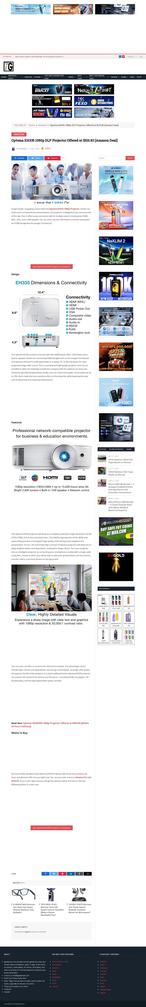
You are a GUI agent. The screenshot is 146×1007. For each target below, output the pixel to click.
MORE (123, 77)
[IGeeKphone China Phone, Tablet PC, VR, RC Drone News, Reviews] (8, 67)
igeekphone (20, 1004)
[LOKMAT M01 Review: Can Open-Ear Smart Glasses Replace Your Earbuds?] (23, 894)
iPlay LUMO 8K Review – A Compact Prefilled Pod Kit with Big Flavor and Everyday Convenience (121, 488)
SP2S (54, 980)
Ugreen (103, 993)
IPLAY (54, 983)
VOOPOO (55, 968)
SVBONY (103, 962)
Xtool (102, 983)
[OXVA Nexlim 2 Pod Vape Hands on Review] (102, 470)
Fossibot (103, 971)
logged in (27, 932)
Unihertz (103, 974)
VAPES (70, 77)
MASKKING (56, 977)
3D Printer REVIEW (116, 449)
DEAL (132, 77)
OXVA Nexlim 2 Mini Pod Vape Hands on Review (120, 461)
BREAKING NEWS (12, 76)
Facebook (7, 989)
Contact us (8, 975)
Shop (139, 77)
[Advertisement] (73, 34)
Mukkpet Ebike (105, 990)
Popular (102, 449)
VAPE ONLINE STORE (60, 962)
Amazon (28, 77)
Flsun (102, 977)
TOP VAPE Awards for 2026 (54, 76)
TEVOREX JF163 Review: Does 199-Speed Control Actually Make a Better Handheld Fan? (52, 909)
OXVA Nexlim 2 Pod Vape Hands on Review (120, 473)
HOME (3, 77)
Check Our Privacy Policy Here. (15, 978)
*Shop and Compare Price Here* (16, 986)
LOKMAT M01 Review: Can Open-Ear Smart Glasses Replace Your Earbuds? (24, 908)
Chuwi (102, 965)
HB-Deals (23, 149)
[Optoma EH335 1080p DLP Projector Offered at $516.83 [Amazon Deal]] (51, 183)
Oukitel (102, 986)
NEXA (54, 974)
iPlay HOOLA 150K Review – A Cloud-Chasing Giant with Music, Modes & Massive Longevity (120, 506)
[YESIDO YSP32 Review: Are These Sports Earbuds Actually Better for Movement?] (79, 894)
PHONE (37, 77)
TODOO (55, 986)
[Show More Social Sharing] (63, 158)
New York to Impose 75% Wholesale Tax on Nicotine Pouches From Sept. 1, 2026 (40, 57)
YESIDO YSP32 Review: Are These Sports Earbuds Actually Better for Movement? (80, 908)
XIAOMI (129, 449)
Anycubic (103, 980)
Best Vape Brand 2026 (97, 76)
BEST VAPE (80, 76)
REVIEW (114, 77)
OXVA (54, 971)
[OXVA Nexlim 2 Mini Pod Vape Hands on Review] (102, 458)
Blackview (103, 968)
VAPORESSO (56, 965)
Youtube (7, 992)
